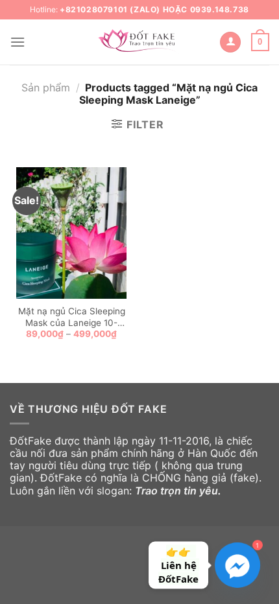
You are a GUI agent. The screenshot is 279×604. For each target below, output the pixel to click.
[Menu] (17, 42)
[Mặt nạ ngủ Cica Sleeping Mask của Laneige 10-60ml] (71, 233)
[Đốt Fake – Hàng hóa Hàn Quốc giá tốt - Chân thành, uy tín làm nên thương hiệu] (139, 42)
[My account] (230, 42)
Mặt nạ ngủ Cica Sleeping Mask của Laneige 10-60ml (71, 317)
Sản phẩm (45, 87)
